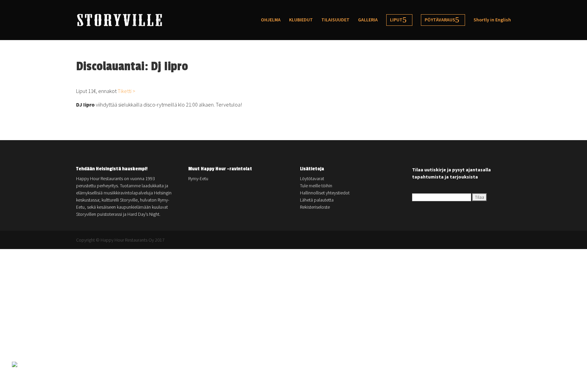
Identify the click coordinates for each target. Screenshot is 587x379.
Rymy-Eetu (198, 178)
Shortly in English (492, 20)
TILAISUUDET (335, 20)
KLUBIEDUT (301, 20)
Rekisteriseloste (315, 207)
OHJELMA (271, 20)
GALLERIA (368, 20)
